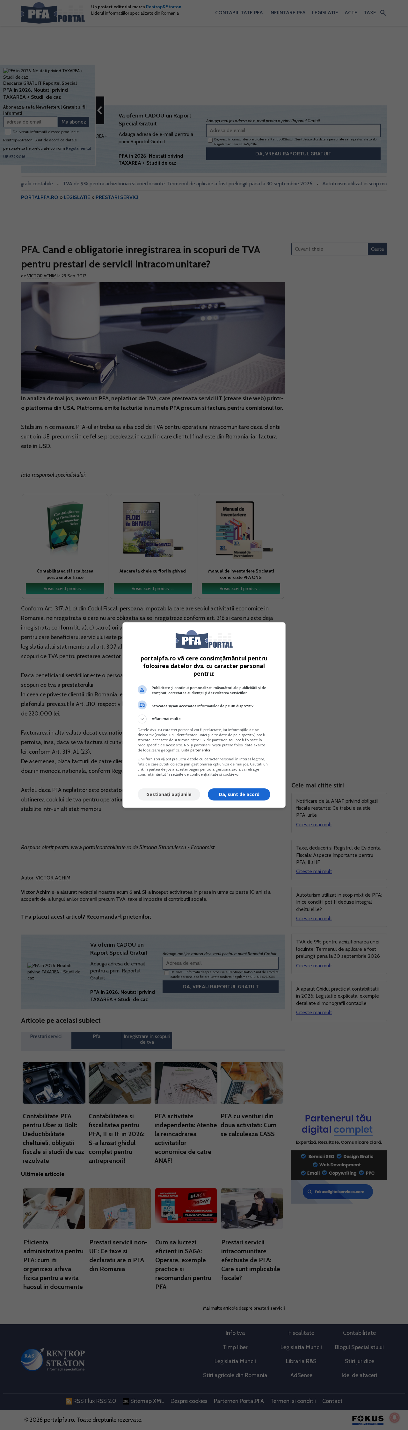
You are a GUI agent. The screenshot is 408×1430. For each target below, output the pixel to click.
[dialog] (204, 715)
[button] (204, 719)
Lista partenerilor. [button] (196, 750)
